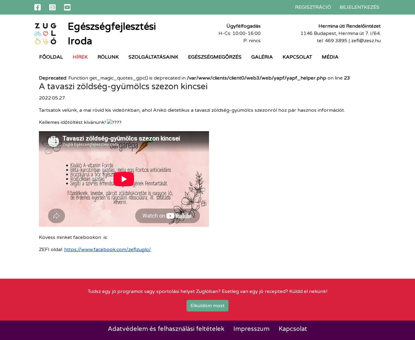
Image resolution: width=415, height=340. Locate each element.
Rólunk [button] (108, 57)
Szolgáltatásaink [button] (153, 57)
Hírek (80, 57)
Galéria (262, 57)
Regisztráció (313, 7)
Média (330, 57)
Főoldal (51, 57)
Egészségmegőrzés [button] (215, 57)
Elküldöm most (207, 306)
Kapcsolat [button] (297, 57)
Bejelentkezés (359, 7)
